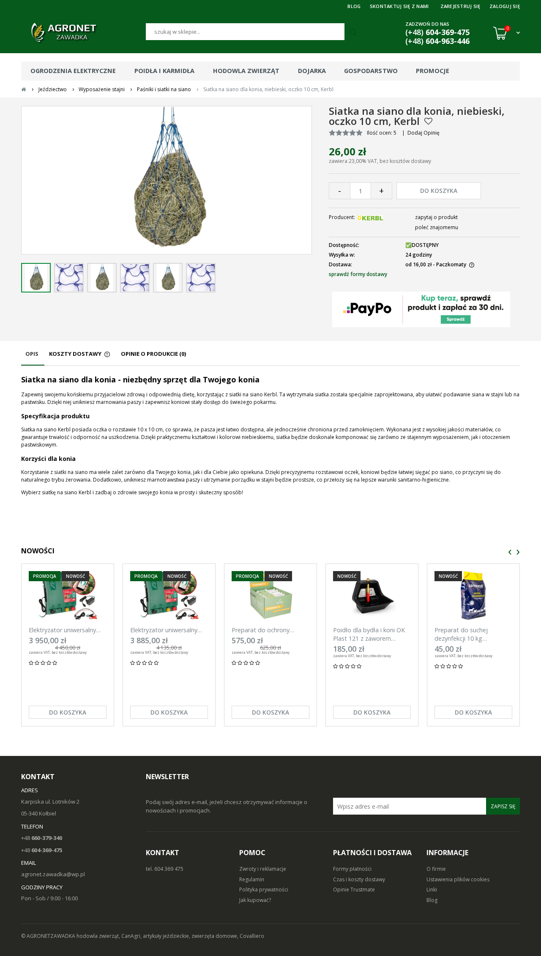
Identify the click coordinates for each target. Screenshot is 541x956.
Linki (431, 889)
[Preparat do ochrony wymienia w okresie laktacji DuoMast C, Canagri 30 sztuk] (270, 595)
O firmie (436, 868)
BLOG (354, 6)
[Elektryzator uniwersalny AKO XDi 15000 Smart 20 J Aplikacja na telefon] (68, 595)
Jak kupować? (255, 900)
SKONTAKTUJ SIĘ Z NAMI (399, 6)
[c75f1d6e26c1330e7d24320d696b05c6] (168, 278)
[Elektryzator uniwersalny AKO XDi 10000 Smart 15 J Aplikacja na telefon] (169, 595)
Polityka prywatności (263, 889)
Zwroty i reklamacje (262, 868)
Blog (431, 900)
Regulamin (251, 879)
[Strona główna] (83, 33)
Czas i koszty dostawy (359, 879)
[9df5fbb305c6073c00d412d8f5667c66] (36, 278)
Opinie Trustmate (354, 889)
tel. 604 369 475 (164, 868)
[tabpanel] (270, 435)
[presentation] (510, 552)
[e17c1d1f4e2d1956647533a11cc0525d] (201, 278)
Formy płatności (352, 868)
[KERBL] (370, 217)
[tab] (32, 358)
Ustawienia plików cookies (457, 879)
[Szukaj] (354, 33)
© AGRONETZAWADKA (49, 936)
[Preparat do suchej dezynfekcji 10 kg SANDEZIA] (473, 595)
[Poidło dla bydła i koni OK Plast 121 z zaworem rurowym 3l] (372, 595)
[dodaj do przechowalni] (428, 121)
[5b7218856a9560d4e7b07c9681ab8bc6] (69, 278)
